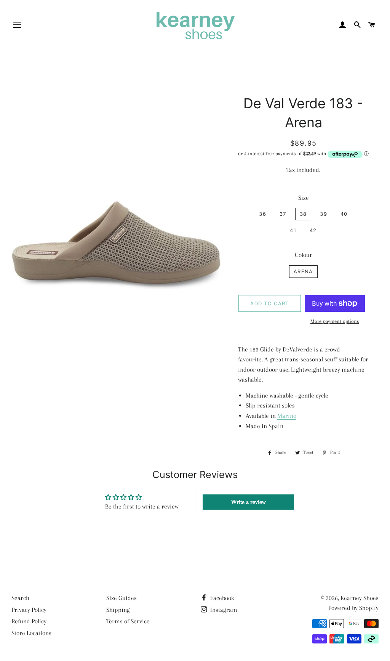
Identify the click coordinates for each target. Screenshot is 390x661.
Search (20, 598)
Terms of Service (128, 621)
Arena (303, 271)
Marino (286, 415)
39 (323, 214)
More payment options (334, 321)
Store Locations (31, 633)
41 (293, 230)
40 (344, 214)
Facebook (221, 598)
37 (283, 214)
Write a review (248, 502)
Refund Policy (28, 621)
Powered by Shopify (353, 607)
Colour (303, 254)
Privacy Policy (28, 609)
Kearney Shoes (359, 598)
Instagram (223, 609)
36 (262, 214)
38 (303, 214)
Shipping (118, 609)
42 (313, 230)
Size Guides (121, 598)
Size (303, 197)
